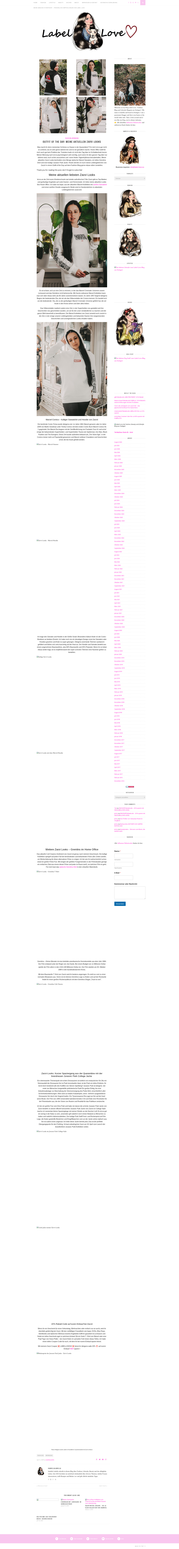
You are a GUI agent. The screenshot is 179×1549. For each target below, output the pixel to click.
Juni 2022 (117, 558)
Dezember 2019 (119, 658)
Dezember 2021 (119, 575)
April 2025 (117, 486)
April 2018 (117, 726)
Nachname (118, 868)
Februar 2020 (118, 651)
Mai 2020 (117, 641)
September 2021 (119, 586)
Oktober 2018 (118, 706)
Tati (115, 808)
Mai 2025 (117, 483)
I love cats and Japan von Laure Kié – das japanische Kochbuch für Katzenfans (127, 407)
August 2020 (118, 630)
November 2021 (119, 579)
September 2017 (119, 750)
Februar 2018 (118, 733)
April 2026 (117, 456)
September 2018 (119, 709)
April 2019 (117, 685)
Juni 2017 (117, 760)
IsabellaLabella (50, 1460)
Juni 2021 (117, 596)
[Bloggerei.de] (129, 787)
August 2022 (118, 552)
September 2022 (119, 548)
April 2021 (117, 603)
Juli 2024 (116, 500)
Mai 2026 (117, 452)
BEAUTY (60, 2)
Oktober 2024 (118, 497)
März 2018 (117, 730)
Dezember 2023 (119, 510)
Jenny (116, 813)
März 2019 (117, 688)
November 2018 (119, 702)
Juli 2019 (116, 675)
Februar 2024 (118, 507)
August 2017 (118, 753)
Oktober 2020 (118, 623)
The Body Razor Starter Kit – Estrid (123, 432)
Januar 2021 (118, 613)
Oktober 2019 (118, 664)
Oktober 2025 (118, 473)
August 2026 (118, 442)
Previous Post (42, 1486)
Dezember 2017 (119, 740)
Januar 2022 (118, 572)
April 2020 (117, 644)
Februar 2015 (118, 777)
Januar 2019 (118, 695)
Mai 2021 (117, 599)
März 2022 (117, 565)
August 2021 (118, 589)
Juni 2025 (117, 480)
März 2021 (117, 606)
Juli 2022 (116, 555)
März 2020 (117, 647)
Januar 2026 (118, 466)
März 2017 (117, 771)
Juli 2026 (116, 445)
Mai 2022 (117, 562)
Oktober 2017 (118, 747)
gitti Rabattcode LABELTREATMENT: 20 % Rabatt (129, 397)
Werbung (75, 138)
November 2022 (119, 541)
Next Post (102, 1486)
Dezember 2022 (119, 538)
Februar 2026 (118, 463)
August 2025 (118, 476)
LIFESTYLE (52, 2)
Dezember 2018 (119, 699)
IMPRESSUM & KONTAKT (89, 2)
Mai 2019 (117, 682)
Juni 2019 (117, 678)
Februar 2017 (118, 774)
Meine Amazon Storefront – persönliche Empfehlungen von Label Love (59, 8)
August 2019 (118, 671)
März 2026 (117, 459)
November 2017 (119, 743)
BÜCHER (68, 2)
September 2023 (119, 521)
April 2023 (117, 531)
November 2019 (119, 661)
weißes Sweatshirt (100, 184)
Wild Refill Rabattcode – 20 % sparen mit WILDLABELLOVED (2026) (129, 809)
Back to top (139, 1546)
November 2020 (119, 620)
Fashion (68, 138)
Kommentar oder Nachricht (125, 884)
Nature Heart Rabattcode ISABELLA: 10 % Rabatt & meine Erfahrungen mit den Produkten (129, 401)
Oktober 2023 (118, 517)
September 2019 (119, 668)
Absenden (120, 904)
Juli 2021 (116, 593)
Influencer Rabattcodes (134, 122)
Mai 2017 (117, 764)
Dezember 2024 (119, 493)
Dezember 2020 (119, 617)
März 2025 (117, 490)
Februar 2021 (118, 610)
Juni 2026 (117, 449)
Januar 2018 (118, 736)
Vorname (117, 859)
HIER (72, 1349)
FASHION (43, 2)
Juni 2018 (117, 719)
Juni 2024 (117, 504)
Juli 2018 (116, 716)
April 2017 (117, 767)
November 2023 (119, 514)
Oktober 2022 (118, 545)
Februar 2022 (118, 569)
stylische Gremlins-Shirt (68, 867)
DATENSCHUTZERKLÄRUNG (108, 2)
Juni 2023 (117, 528)
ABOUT (76, 2)
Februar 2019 (118, 692)
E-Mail (117, 873)
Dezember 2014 (119, 781)
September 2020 (119, 627)
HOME (35, 2)
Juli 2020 (116, 634)
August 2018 (118, 712)
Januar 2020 (118, 654)
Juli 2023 (116, 524)
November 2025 (119, 469)
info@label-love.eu (137, 167)
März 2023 (117, 534)
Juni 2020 (117, 637)
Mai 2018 (117, 723)
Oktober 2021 (118, 582)
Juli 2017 (116, 757)
